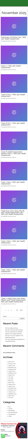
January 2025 (11, 386)
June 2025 (10, 378)
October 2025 (11, 371)
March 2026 (11, 361)
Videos (10, 416)
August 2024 (11, 395)
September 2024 (12, 393)
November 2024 (12, 390)
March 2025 (11, 382)
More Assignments (12, 412)
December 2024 (12, 388)
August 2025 (11, 375)
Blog (9, 406)
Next (21, 310)
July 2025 (10, 376)
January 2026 (11, 365)
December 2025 (12, 367)
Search (5, 316)
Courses (10, 408)
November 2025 (12, 369)
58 (17, 310)
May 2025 (10, 380)
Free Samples (11, 410)
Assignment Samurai (6, 41)
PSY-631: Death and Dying (11, 328)
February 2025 (11, 384)
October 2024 (11, 392)
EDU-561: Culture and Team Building (14, 330)
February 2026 (11, 363)
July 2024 (10, 397)
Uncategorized (11, 414)
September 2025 (12, 373)
